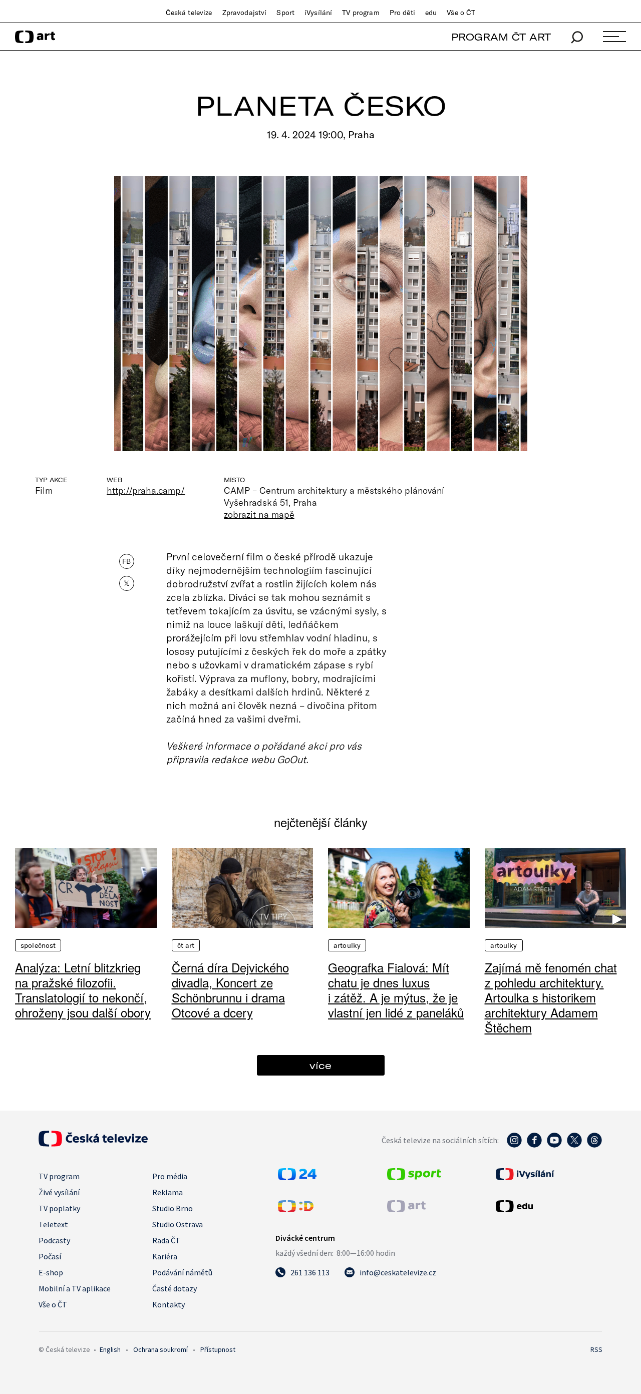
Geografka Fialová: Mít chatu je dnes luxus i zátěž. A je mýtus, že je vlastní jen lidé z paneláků (396, 989)
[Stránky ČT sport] (414, 1177)
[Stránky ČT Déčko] (295, 1209)
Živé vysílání (59, 1192)
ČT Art (186, 945)
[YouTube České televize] (554, 1145)
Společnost (38, 945)
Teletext (53, 1224)
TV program (360, 12)
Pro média (169, 1176)
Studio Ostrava (177, 1224)
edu (431, 12)
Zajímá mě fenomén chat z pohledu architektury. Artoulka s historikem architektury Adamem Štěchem (551, 997)
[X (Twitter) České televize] (574, 1145)
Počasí (50, 1256)
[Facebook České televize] (534, 1145)
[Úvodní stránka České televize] (93, 1144)
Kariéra (164, 1256)
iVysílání (318, 12)
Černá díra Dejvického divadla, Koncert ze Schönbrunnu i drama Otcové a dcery (230, 989)
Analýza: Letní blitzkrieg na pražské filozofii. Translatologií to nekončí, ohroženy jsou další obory (83, 989)
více (320, 1065)
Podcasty (54, 1240)
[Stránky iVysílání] (548, 1174)
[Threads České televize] (594, 1145)
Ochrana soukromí (160, 1349)
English (110, 1349)
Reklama (167, 1192)
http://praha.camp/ (146, 490)
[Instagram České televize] (514, 1145)
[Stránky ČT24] (297, 1177)
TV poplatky (59, 1208)
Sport (285, 12)
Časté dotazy (174, 1288)
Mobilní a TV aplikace (75, 1288)
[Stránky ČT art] (406, 1209)
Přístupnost (217, 1349)
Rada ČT (166, 1240)
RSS (596, 1349)
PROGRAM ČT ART (501, 37)
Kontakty (168, 1304)
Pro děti (402, 12)
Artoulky (347, 945)
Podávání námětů (182, 1272)
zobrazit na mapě (259, 514)
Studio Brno (172, 1208)
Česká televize (189, 12)
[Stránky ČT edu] (548, 1206)
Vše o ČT (461, 12)
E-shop (51, 1272)
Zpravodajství (244, 12)
